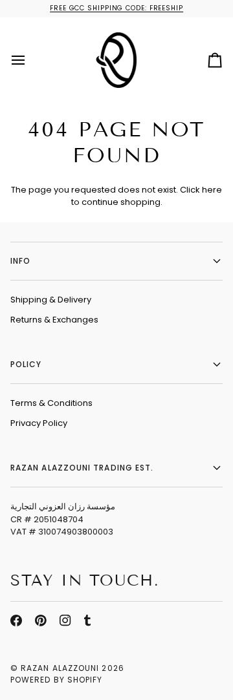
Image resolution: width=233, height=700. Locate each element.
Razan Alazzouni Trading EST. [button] (81, 467)
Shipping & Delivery (50, 299)
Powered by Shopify (56, 679)
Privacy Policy (38, 423)
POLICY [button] (25, 364)
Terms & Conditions (51, 403)
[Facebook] (16, 620)
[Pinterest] (41, 620)
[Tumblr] (87, 620)
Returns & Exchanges (54, 319)
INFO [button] (20, 260)
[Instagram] (65, 620)
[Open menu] (29, 59)
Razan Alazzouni (60, 668)
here (212, 190)
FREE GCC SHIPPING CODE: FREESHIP (116, 8)
